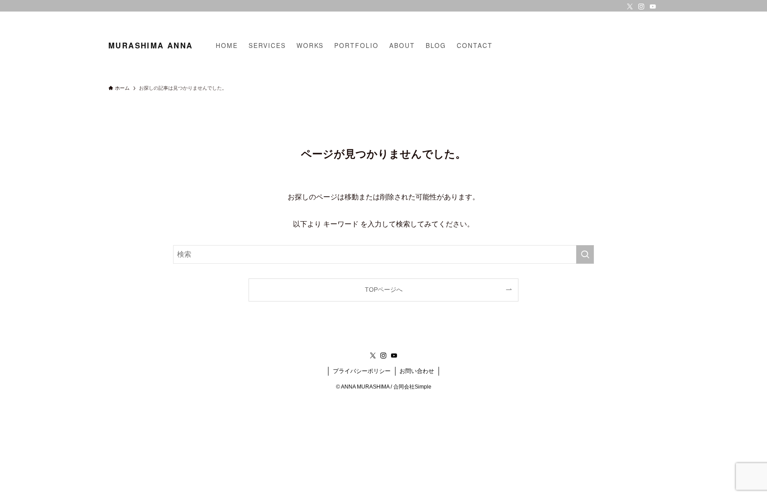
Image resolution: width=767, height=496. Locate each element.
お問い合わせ (416, 371)
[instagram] (641, 7)
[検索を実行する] (585, 254)
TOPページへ (384, 289)
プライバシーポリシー (362, 371)
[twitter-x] (630, 7)
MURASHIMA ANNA (150, 45)
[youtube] (653, 7)
